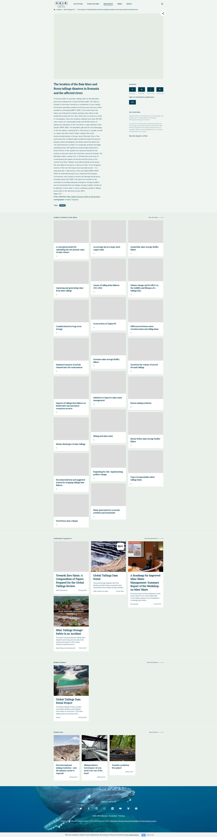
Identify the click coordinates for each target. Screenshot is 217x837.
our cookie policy (132, 835)
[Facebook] (89, 811)
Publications (93, 4)
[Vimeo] (128, 811)
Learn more (150, 835)
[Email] (136, 811)
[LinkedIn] (112, 811)
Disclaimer (113, 816)
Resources (108, 4)
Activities (78, 4)
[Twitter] (81, 811)
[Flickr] (104, 811)
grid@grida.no (150, 129)
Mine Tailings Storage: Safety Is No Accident (83, 197)
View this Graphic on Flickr (138, 136)
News (119, 4)
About (129, 4)
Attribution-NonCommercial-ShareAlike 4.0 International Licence (133, 821)
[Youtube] (120, 811)
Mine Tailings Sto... (70, 9)
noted (80, 821)
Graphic (59, 9)
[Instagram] (97, 811)
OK (143, 835)
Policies (121, 816)
